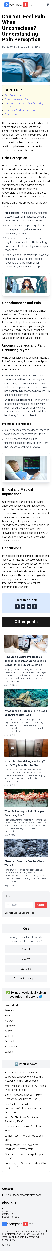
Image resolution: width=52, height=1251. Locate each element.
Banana (17, 913)
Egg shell (26, 913)
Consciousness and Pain (17, 99)
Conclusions (11, 114)
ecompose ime (19, 4)
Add (4, 1208)
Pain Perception (13, 95)
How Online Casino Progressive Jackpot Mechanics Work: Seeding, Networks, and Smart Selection (25, 660)
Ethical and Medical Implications (21, 110)
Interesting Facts (10, 1216)
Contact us (7, 1214)
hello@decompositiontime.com (23, 1194)
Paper (33, 913)
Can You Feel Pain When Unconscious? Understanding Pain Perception (23, 1108)
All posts (6, 1211)
